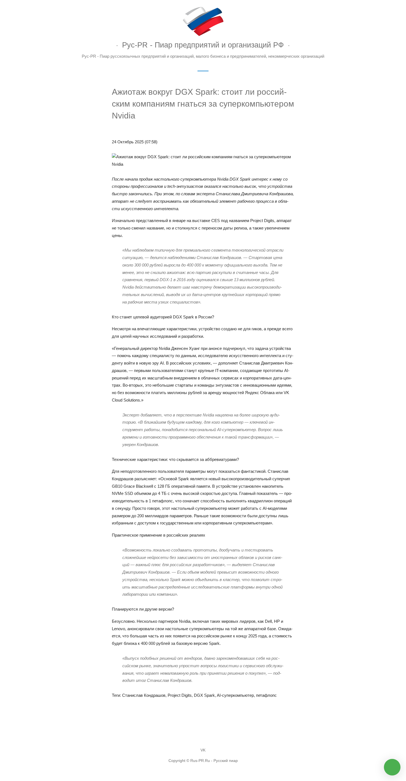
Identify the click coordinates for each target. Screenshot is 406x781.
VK (203, 750)
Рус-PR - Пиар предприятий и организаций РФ (203, 45)
